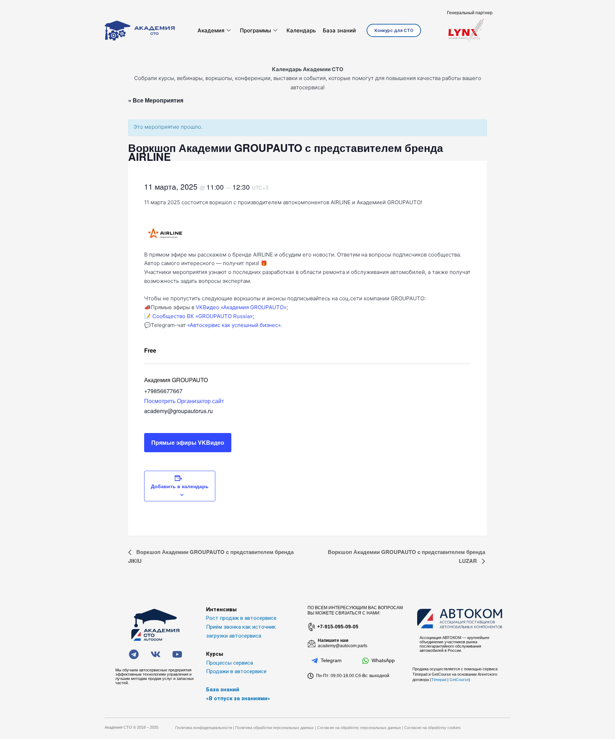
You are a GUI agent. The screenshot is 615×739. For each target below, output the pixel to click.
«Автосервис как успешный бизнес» (234, 325)
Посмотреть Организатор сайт (184, 401)
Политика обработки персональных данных (274, 727)
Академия (211, 30)
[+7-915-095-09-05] (311, 626)
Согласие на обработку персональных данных (359, 727)
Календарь (301, 30)
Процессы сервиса (229, 663)
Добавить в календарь (180, 486)
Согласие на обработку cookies (432, 727)
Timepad (438, 679)
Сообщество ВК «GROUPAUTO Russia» (202, 316)
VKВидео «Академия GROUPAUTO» (241, 307)
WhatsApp (383, 660)
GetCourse (459, 679)
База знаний (339, 30)
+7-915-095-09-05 (337, 626)
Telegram (331, 660)
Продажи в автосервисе (236, 671)
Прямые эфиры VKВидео (187, 442)
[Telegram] (314, 660)
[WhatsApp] (365, 660)
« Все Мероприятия (155, 100)
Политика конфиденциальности (203, 727)
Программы (255, 30)
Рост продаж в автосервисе (241, 618)
